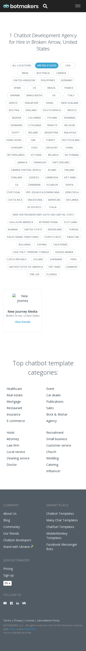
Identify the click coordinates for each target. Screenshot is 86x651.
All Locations (21, 65)
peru (74, 259)
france (68, 87)
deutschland (71, 140)
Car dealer (53, 395)
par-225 (34, 274)
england (31, 110)
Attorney (13, 439)
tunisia (73, 229)
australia (43, 73)
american (54, 199)
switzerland (60, 162)
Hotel (10, 432)
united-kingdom (24, 80)
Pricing (8, 568)
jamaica (22, 162)
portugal (14, 192)
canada (61, 73)
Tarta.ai (13, 629)
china (69, 147)
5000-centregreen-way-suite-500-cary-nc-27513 (43, 214)
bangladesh (34, 95)
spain (17, 87)
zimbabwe (34, 184)
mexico (72, 110)
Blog (6, 520)
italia (52, 207)
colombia (34, 117)
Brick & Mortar (56, 414)
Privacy (18, 620)
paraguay (40, 162)
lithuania (34, 125)
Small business (56, 439)
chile (34, 147)
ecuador (52, 184)
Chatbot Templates (60, 513)
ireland (33, 132)
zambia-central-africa (26, 169)
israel (50, 102)
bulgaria (24, 244)
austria (14, 110)
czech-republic (17, 259)
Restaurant (14, 408)
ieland (52, 169)
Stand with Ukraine (16, 547)
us (34, 87)
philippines (48, 80)
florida (52, 274)
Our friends (11, 533)
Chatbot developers (17, 540)
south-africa (52, 110)
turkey (50, 140)
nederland (55, 229)
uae (33, 140)
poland (52, 117)
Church (51, 452)
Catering (52, 464)
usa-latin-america (21, 222)
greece (13, 102)
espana (42, 244)
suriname (56, 259)
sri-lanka (72, 199)
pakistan (73, 237)
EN (7, 583)
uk (54, 95)
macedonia (35, 199)
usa (67, 65)
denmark (16, 125)
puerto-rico (53, 237)
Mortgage (14, 401)
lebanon (71, 266)
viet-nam (70, 177)
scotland (70, 222)
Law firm (13, 445)
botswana (72, 154)
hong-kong (14, 140)
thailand (16, 177)
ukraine (15, 95)
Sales (50, 408)
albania (13, 229)
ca (16, 184)
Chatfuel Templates (60, 527)
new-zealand (70, 102)
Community (11, 527)
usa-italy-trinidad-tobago (31, 252)
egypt (16, 132)
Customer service (58, 445)
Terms (7, 620)
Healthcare (14, 389)
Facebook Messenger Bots (61, 546)
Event (50, 389)
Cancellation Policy (48, 620)
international (48, 222)
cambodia (51, 177)
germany (67, 80)
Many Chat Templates (62, 520)
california (60, 244)
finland (69, 169)
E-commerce (16, 421)
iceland (38, 259)
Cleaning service (18, 458)
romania (69, 117)
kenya (69, 184)
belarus (53, 154)
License (29, 620)
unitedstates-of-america (26, 266)
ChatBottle (30, 629)
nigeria (16, 117)
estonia (36, 154)
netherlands (16, 154)
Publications (55, 401)
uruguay (52, 147)
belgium (69, 125)
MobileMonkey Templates (56, 535)
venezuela (72, 192)
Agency (51, 421)
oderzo (34, 177)
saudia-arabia (64, 252)
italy (71, 95)
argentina (51, 132)
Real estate (15, 395)
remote (52, 125)
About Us (10, 513)
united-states (46, 65)
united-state (33, 229)
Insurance (14, 414)
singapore (31, 102)
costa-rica (15, 199)
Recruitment (55, 432)
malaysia (70, 132)
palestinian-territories (23, 237)
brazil (51, 87)
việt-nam (54, 266)
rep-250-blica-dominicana (42, 192)
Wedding (52, 458)
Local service (16, 452)
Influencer (53, 471)
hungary (17, 147)
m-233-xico (34, 207)
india (25, 73)
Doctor (12, 464)
